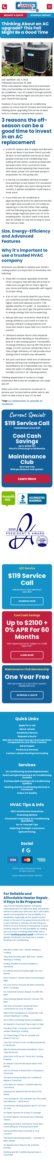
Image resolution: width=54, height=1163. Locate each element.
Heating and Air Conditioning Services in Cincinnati (27, 788)
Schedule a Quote (27, 695)
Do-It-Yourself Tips (27, 824)
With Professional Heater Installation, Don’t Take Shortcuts (24, 1051)
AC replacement (17, 400)
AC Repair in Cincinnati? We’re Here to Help (24, 1024)
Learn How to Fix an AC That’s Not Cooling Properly (23, 1058)
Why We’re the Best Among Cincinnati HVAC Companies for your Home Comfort (27, 741)
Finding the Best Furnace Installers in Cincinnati (21, 965)
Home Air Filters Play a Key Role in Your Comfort (21, 1132)
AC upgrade (33, 400)
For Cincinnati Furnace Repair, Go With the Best (23, 993)
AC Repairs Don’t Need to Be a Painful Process (21, 1146)
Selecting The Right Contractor (27, 828)
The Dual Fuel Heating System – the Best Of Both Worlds (24, 1139)
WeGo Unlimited (35, 876)
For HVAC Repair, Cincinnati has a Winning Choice (23, 1118)
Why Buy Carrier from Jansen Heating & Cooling (22, 951)
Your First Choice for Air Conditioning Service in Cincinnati (24, 1044)
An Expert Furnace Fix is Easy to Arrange (22, 1112)
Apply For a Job (27, 725)
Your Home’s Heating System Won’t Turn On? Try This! (25, 1107)
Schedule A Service (27, 732)
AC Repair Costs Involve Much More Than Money (23, 1065)
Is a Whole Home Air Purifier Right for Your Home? (23, 972)
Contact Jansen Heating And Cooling (27, 753)
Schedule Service (40, 15)
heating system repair (22, 934)
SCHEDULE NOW (27, 601)
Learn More (27, 479)
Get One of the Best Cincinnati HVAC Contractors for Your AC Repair (21, 1007)
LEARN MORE (27, 655)
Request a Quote (13, 15)
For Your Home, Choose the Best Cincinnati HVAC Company (24, 986)
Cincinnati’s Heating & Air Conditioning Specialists (27, 820)
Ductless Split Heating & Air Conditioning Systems (27, 782)
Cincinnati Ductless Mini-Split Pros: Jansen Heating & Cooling (23, 958)
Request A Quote (27, 736)
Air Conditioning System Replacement (27, 771)
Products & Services (27, 749)
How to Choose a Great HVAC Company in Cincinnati (24, 1072)
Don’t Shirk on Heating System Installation (24, 1020)
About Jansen (27, 729)
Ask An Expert (27, 746)
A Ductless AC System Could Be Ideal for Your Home (23, 1086)
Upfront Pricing (27, 831)
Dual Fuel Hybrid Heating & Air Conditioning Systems (27, 776)
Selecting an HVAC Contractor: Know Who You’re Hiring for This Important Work (23, 1125)
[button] (49, 6)
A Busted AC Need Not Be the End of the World (23, 1093)
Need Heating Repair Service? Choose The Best (23, 1000)
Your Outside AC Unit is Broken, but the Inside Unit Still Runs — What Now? (25, 1100)
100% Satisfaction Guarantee (27, 811)
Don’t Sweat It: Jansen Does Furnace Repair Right (24, 979)
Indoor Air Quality (27, 793)
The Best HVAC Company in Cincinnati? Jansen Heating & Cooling (22, 1030)
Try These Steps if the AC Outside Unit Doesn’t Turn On (21, 1037)
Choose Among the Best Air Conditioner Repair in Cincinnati (23, 1079)
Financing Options (27, 814)
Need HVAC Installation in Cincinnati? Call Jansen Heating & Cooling (23, 1014)
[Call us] (4, 7)
